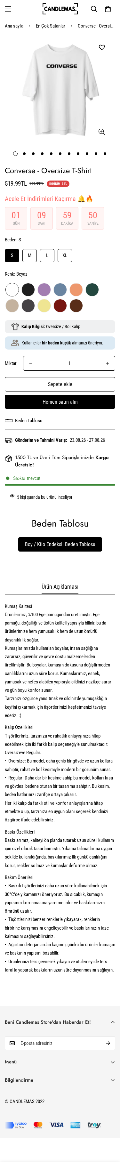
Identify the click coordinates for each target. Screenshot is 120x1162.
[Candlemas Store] (60, 9)
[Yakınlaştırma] (101, 132)
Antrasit (28, 305)
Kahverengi (76, 305)
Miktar (11, 363)
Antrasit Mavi (60, 289)
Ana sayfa (14, 26)
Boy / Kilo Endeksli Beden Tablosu (60, 544)
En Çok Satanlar (50, 26)
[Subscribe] (108, 1043)
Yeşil (92, 289)
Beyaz (12, 289)
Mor (44, 289)
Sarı (44, 305)
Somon (76, 289)
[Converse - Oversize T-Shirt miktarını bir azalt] (30, 363)
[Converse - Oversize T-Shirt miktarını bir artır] (107, 363)
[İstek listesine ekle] (101, 47)
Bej (12, 305)
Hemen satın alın (60, 402)
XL (64, 255)
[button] (107, 9)
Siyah (28, 289)
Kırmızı (60, 305)
